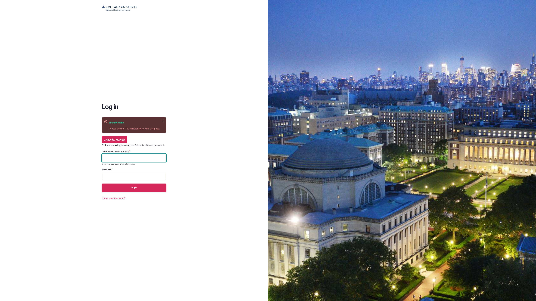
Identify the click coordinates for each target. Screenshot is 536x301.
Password (106, 169)
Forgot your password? (113, 198)
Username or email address (115, 151)
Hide (162, 121)
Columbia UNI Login (114, 139)
